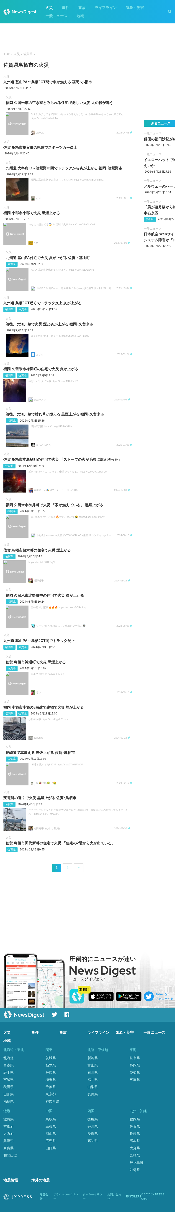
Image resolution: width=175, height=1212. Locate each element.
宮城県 (8, 1079)
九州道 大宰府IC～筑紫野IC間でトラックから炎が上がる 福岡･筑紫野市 (64, 168)
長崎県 (135, 1133)
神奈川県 (52, 1101)
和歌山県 (10, 1155)
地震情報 (10, 1180)
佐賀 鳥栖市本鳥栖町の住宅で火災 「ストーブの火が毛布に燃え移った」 (62, 459)
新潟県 (93, 1058)
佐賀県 (28, 54)
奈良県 (8, 1148)
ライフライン (106, 8)
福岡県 (9, 309)
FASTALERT (133, 1196)
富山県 (93, 1065)
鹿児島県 (136, 1162)
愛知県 (135, 1072)
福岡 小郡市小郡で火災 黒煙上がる (31, 213)
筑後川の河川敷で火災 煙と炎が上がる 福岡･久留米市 (49, 324)
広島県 (51, 1141)
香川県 (93, 1126)
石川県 (93, 1072)
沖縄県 (135, 1170)
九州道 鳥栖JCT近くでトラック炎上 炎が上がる (42, 303)
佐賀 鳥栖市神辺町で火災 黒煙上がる (36, 662)
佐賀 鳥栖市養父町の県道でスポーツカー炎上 (40, 147)
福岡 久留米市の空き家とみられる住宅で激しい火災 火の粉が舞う (59, 103)
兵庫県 (8, 1141)
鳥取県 (51, 1119)
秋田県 (8, 1087)
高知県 (93, 1141)
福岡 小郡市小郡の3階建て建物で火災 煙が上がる (43, 707)
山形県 (8, 1094)
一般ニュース (56, 16)
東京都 (51, 1094)
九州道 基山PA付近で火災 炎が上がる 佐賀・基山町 (48, 258)
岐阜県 (135, 1058)
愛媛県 (93, 1133)
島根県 (51, 1126)
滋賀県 (8, 1119)
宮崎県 (135, 1155)
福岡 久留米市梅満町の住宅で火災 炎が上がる (40, 369)
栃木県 (51, 1065)
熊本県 (135, 1141)
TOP (6, 54)
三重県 (135, 1079)
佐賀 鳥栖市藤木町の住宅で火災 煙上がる (37, 550)
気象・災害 (135, 8)
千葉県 (51, 1087)
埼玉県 (51, 1079)
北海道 (8, 1058)
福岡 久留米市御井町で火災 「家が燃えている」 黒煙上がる (54, 505)
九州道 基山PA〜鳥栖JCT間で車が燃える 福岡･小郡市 (47, 82)
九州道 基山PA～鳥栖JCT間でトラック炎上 (39, 641)
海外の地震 (40, 1180)
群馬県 (51, 1072)
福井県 (93, 1079)
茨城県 (51, 1058)
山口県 (51, 1148)
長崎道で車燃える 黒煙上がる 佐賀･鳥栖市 (40, 752)
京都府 (150, 219)
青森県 (8, 1065)
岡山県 (51, 1133)
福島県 (8, 1101)
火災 (49, 8)
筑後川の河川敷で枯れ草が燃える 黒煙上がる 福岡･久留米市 (55, 414)
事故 (82, 8)
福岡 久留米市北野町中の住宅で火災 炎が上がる (45, 595)
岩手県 (8, 1072)
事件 (65, 8)
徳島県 (93, 1119)
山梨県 (93, 1087)
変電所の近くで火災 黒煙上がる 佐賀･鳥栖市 (39, 798)
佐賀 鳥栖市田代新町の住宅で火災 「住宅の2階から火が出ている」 (60, 843)
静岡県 (135, 1065)
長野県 (93, 1094)
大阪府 (8, 1133)
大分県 (135, 1148)
